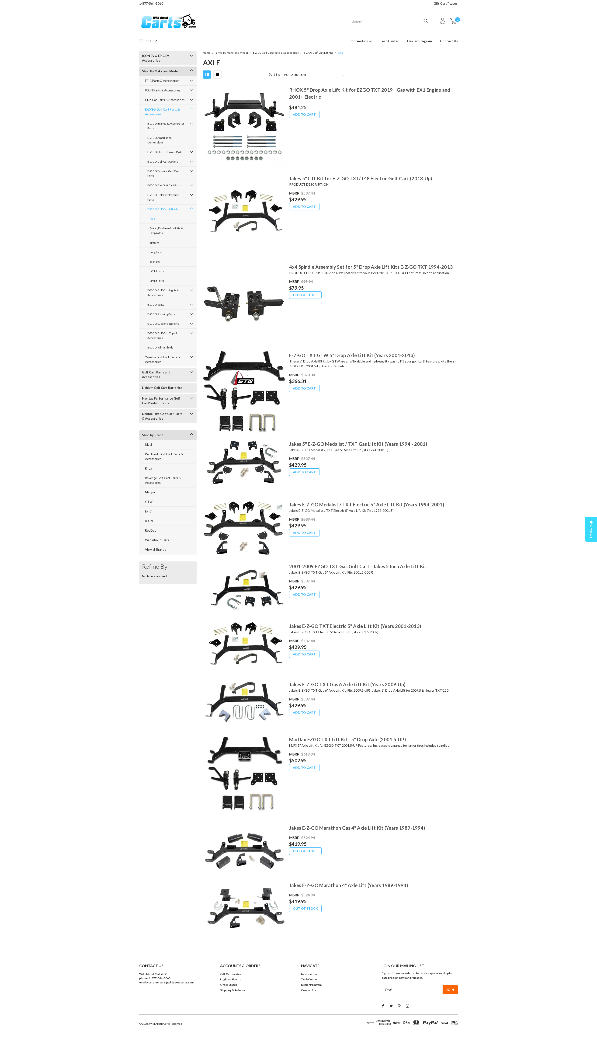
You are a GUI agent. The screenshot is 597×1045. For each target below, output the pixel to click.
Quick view (244, 127)
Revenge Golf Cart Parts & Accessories (163, 480)
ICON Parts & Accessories (162, 90)
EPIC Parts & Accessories (162, 81)
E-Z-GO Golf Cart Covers (162, 161)
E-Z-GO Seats (155, 304)
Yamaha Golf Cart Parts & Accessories (162, 359)
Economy (155, 261)
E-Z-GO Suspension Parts (163, 323)
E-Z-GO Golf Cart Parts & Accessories (162, 112)
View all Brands (155, 549)
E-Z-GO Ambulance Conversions (159, 140)
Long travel (156, 252)
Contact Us (449, 41)
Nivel (148, 444)
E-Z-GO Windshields (160, 347)
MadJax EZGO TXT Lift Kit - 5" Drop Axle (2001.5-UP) (347, 739)
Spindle (154, 242)
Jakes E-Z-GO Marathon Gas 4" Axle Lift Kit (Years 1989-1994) (357, 828)
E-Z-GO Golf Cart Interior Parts (163, 197)
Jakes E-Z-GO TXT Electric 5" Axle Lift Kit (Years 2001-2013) (355, 626)
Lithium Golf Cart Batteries (162, 388)
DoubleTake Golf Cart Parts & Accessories (162, 416)
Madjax (150, 492)
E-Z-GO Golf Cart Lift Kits (162, 209)
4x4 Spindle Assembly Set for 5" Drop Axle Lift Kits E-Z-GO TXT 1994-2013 (371, 267)
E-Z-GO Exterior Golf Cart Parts (163, 173)
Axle (152, 218)
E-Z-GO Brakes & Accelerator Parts (165, 126)
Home (207, 52)
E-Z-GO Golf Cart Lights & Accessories (163, 293)
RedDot (150, 530)
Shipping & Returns (232, 990)
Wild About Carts (157, 540)
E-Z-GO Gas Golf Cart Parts (164, 185)
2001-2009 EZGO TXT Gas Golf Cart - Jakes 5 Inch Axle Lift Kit (357, 566)
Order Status (228, 984)
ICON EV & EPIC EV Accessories (155, 58)
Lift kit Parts (157, 280)
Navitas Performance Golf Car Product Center (161, 401)
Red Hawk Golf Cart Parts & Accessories (164, 456)
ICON (149, 521)
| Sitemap (176, 1023)
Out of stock (305, 295)
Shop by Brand (152, 435)
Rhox (148, 468)
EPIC (148, 511)
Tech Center (389, 41)
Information (359, 41)
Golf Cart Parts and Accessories (156, 374)
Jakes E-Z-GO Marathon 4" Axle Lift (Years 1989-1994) (348, 885)
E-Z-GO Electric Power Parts (165, 152)
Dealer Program (419, 41)
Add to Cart (304, 114)
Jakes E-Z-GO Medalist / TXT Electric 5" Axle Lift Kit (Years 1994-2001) (366, 504)
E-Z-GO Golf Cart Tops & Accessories (162, 335)
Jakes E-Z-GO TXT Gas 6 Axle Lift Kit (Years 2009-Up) (347, 684)
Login (223, 979)
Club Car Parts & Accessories (164, 100)
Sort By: (274, 74)
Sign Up (236, 979)
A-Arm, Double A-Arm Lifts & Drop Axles (166, 230)
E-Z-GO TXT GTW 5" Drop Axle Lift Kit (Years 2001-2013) (352, 355)
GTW (149, 502)
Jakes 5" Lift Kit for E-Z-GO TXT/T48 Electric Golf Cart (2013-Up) (360, 178)
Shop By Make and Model (160, 71)
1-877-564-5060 (151, 3)
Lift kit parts (157, 271)
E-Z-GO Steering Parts (161, 314)
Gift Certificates (446, 3)
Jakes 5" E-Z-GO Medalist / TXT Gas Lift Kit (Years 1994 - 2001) (358, 444)
